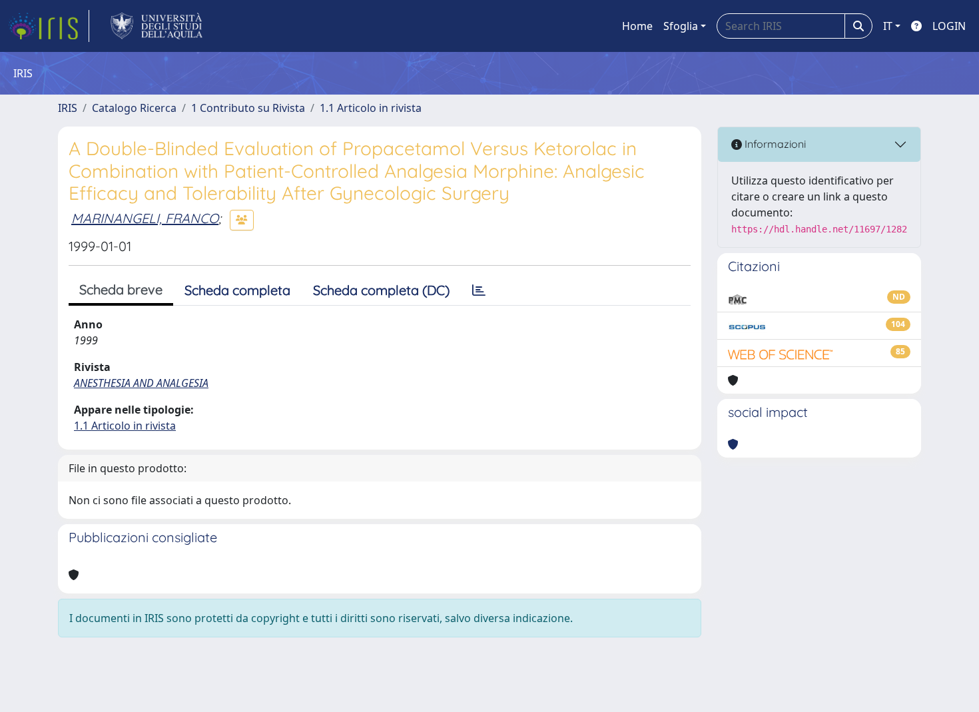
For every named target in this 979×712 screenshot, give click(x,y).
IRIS (67, 108)
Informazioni (774, 144)
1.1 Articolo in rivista (371, 108)
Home (637, 26)
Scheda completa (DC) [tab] (381, 290)
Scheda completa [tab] (237, 290)
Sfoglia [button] (680, 26)
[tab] (479, 290)
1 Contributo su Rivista (248, 108)
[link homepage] (48, 26)
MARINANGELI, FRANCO (144, 218)
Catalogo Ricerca (134, 108)
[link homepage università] (157, 26)
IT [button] (887, 26)
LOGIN (949, 26)
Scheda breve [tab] (121, 289)
